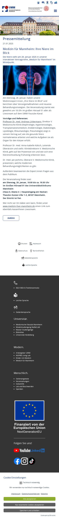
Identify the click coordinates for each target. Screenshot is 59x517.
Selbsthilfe (20, 384)
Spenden (19, 389)
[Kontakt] (43, 2)
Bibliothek (20, 332)
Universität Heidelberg (25, 335)
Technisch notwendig (31, 482)
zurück (11, 218)
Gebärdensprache (31, 258)
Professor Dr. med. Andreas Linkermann (22, 121)
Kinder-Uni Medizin (23, 358)
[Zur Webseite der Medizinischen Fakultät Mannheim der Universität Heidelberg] (37, 8)
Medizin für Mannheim (25, 360)
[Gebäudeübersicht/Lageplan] (47, 2)
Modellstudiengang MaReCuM (28, 327)
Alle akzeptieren (29, 499)
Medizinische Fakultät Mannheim (29, 324)
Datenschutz (22, 251)
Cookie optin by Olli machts (48, 515)
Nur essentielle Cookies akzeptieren (29, 505)
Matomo (44, 494)
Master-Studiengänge (24, 330)
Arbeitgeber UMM (23, 353)
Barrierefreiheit (38, 251)
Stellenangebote (22, 379)
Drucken (24, 243)
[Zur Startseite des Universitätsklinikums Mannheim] (14, 8)
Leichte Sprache (31, 265)
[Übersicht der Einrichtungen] (55, 2)
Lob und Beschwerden (25, 386)
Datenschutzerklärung (31, 494)
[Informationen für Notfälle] (38, 2)
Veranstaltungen (22, 381)
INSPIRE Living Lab (23, 355)
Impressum (37, 243)
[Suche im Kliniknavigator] (51, 2)
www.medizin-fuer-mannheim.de (19, 206)
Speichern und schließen (29, 510)
